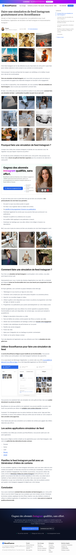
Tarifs (55, 5)
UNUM (5, 455)
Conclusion (59, 34)
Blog (50, 550)
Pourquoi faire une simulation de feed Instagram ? (65, 14)
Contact (51, 551)
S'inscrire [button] (70, 5)
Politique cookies (65, 550)
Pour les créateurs (42, 548)
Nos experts (41, 5)
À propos (51, 545)
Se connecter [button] (63, 5)
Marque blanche (49, 5)
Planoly (5, 452)
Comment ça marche (33, 5)
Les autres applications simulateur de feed (65, 25)
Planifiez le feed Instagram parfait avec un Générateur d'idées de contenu (65, 30)
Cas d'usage (22, 5)
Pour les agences (42, 550)
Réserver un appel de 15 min (14, 188)
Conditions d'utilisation (66, 545)
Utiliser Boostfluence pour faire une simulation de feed (65, 22)
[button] (47, 528)
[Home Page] (9, 6)
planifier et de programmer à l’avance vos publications (20, 209)
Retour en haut (60, 37)
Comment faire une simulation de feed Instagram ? (65, 18)
